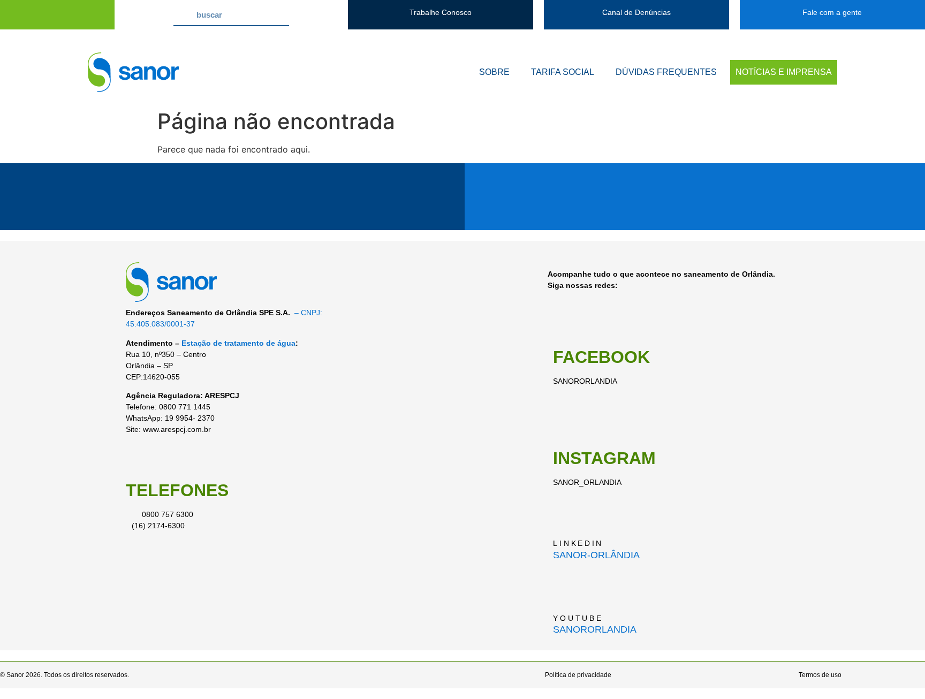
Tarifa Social (562, 72)
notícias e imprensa (784, 72)
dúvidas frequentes (666, 72)
